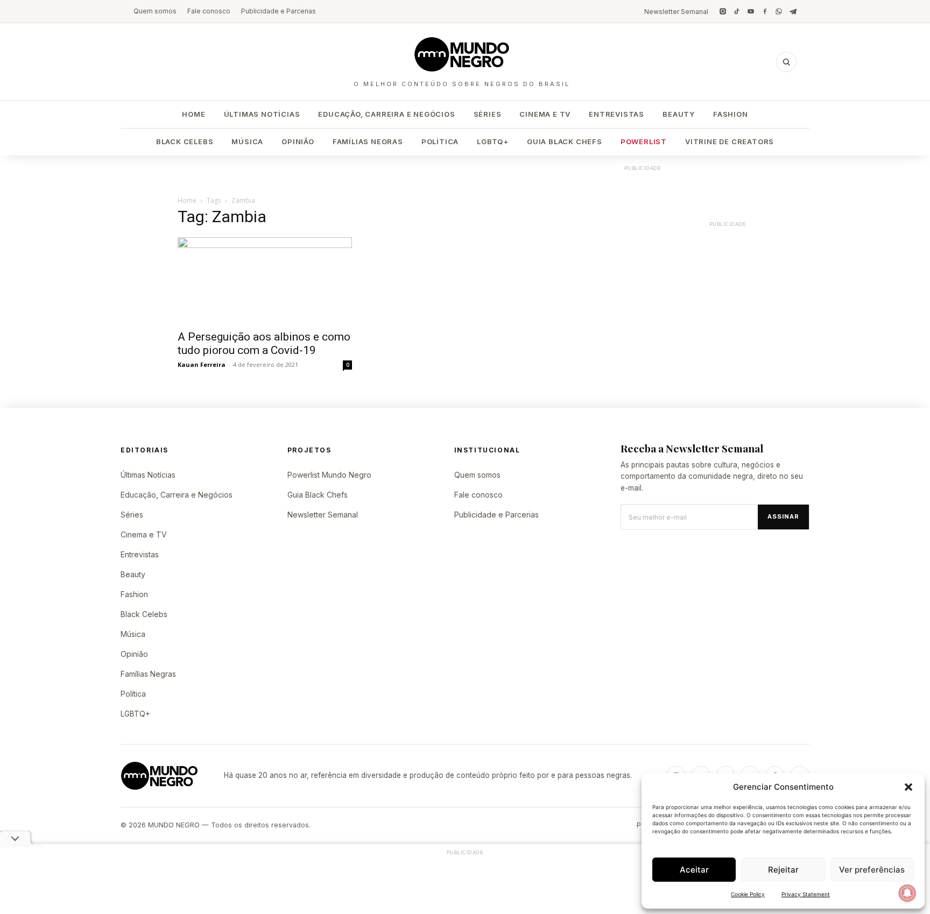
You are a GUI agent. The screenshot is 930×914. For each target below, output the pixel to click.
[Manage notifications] (907, 893)
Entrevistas (616, 114)
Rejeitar (783, 870)
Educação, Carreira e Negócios (386, 114)
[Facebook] (765, 11)
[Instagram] (723, 11)
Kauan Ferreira (202, 364)
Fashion (730, 114)
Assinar (783, 516)
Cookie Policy (748, 894)
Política (440, 141)
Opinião (297, 141)
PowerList (644, 141)
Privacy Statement (805, 894)
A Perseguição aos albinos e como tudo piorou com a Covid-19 (264, 343)
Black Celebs (185, 141)
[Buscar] (786, 62)
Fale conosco (208, 11)
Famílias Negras (368, 141)
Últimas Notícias (262, 114)
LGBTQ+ (493, 141)
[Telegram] (793, 11)
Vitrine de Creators (729, 141)
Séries (488, 114)
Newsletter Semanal (676, 12)
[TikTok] (737, 11)
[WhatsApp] (779, 11)
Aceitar (694, 870)
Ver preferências (872, 870)
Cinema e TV (544, 114)
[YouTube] (751, 11)
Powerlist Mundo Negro (329, 474)
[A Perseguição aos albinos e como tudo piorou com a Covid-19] (265, 280)
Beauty (679, 114)
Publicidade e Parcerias (278, 11)
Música (247, 141)
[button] (908, 787)
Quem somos (155, 11)
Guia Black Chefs (564, 141)
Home (193, 114)
